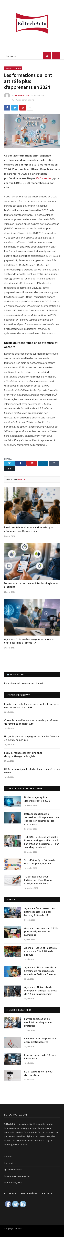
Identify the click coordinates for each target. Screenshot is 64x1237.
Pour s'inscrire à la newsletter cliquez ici (24, 683)
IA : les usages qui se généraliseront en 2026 (37, 799)
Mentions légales (13, 1182)
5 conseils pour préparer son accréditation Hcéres (40, 1040)
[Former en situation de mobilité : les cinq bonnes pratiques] (32, 561)
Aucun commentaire (25, 100)
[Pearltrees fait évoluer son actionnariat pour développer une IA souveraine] (32, 505)
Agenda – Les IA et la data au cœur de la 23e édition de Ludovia (40, 951)
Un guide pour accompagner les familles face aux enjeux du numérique (31, 738)
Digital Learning (13, 68)
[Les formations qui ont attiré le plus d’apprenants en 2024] (32, 131)
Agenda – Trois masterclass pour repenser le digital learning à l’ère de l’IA (29, 641)
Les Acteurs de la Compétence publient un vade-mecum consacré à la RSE (31, 706)
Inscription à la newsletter (17, 1176)
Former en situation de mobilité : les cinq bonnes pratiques (31, 585)
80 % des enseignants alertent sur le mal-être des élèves (32, 771)
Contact (8, 1156)
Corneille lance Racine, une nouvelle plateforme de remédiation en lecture (31, 722)
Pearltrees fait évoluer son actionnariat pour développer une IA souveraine (29, 529)
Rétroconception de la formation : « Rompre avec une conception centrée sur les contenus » (41, 819)
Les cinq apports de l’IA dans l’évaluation (40, 1057)
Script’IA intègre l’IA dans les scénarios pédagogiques (40, 862)
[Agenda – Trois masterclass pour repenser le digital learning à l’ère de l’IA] (32, 617)
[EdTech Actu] (32, 22)
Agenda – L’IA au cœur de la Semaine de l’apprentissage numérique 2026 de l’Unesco (40, 971)
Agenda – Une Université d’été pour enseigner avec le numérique (41, 932)
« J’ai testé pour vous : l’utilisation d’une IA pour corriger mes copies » (38, 880)
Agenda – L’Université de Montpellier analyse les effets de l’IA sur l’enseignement (40, 991)
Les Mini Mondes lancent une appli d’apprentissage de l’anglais (23, 754)
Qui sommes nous (13, 1169)
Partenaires (10, 1163)
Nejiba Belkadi (23, 95)
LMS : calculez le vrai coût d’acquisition (38, 1073)
